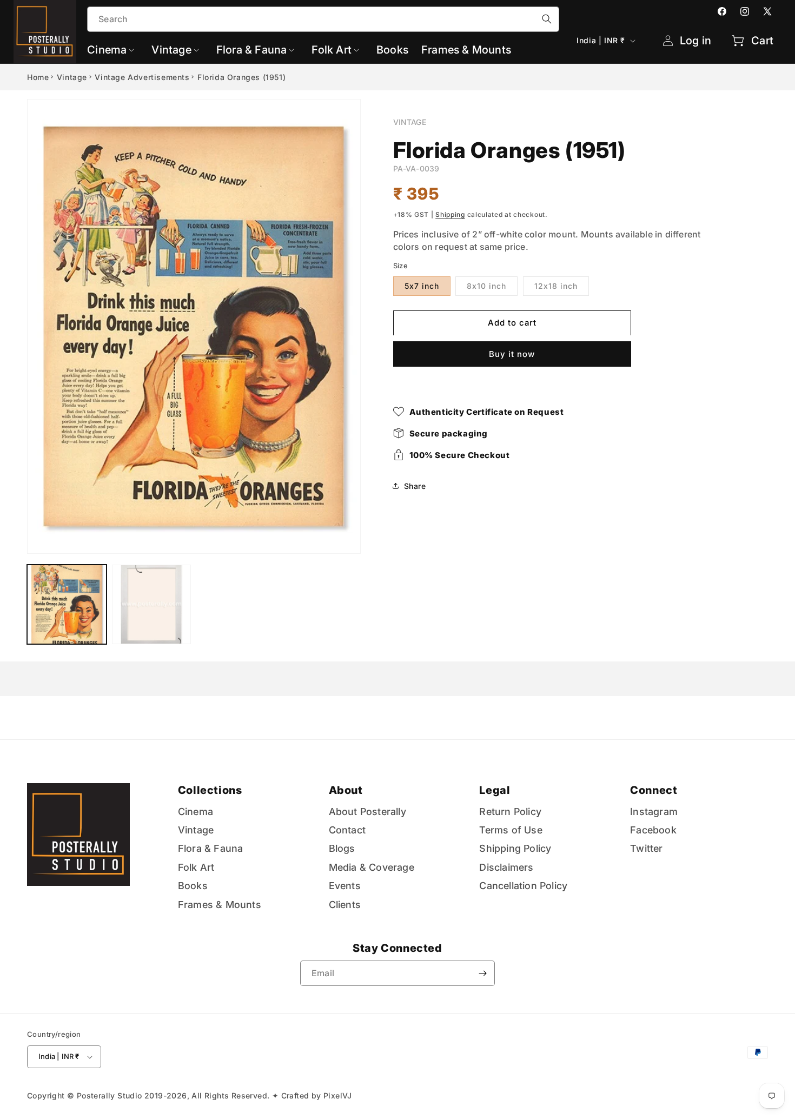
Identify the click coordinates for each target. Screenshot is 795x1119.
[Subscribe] (482, 973)
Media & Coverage (371, 867)
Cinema (195, 811)
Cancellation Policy (523, 885)
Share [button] (415, 486)
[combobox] (323, 19)
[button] (112, 50)
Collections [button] (210, 790)
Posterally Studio (109, 1095)
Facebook (653, 830)
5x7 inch (422, 285)
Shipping (450, 214)
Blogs (342, 849)
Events (345, 885)
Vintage (72, 77)
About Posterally (367, 811)
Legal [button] (494, 790)
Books (193, 885)
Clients (345, 904)
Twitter (646, 849)
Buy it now (512, 353)
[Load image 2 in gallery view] (151, 604)
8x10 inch (486, 285)
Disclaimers (506, 867)
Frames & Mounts (219, 904)
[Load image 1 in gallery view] (67, 604)
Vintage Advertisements (142, 77)
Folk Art (196, 867)
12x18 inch (556, 285)
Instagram (654, 811)
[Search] (547, 19)
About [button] (346, 790)
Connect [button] (653, 790)
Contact (347, 830)
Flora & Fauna (210, 849)
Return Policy (510, 811)
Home (38, 77)
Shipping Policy (515, 849)
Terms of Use (510, 830)
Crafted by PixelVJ (316, 1095)
